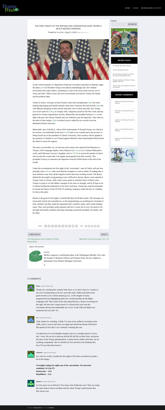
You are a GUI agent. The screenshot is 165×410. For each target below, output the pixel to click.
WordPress (51, 407)
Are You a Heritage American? (121, 70)
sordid (66, 132)
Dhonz (38, 286)
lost (94, 114)
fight (55, 120)
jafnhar (117, 129)
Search (113, 21)
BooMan (60, 32)
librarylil (117, 110)
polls (42, 88)
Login (135, 8)
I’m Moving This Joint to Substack (122, 65)
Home (127, 8)
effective (48, 171)
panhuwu (39, 381)
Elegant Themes (38, 407)
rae (37, 317)
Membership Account (151, 8)
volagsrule (39, 352)
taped (90, 103)
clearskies (117, 120)
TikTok (75, 153)
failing (51, 111)
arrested (78, 150)
